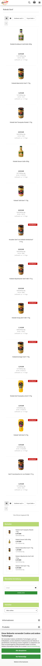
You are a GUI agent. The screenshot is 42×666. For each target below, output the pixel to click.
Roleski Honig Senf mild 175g (21, 318)
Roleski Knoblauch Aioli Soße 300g (21, 44)
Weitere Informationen (21, 662)
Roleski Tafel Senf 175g (21, 200)
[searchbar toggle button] (29, 2)
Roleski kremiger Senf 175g (20, 357)
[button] (7, 18)
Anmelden (21, 593)
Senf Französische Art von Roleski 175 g (21, 474)
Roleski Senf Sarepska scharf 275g (21, 396)
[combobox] (19, 18)
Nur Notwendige (21, 656)
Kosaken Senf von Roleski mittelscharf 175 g (21, 240)
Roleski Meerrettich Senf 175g (21, 83)
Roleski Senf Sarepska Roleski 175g (21, 122)
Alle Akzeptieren (21, 650)
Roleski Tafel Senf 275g (21, 435)
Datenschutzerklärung (33, 646)
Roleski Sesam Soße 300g (21, 161)
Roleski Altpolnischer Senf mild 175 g (21, 279)
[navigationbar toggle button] (39, 2)
